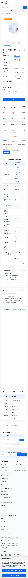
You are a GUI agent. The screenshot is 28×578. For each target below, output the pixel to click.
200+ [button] (4, 118)
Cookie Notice (4, 481)
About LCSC (4, 465)
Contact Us (4, 467)
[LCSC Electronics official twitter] (14, 555)
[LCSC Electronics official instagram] (2, 555)
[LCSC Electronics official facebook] (6, 555)
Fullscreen (14, 309)
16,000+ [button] (5, 140)
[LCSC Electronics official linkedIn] (10, 555)
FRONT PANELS (4, 529)
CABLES (3, 527)
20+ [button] (4, 112)
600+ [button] (4, 124)
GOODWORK (17, 55)
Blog (2, 484)
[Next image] (24, 42)
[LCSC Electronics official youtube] (18, 555)
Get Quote (6, 152)
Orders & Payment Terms (8, 500)
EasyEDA (3, 518)
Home (2, 10)
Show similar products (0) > (19, 262)
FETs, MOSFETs (11, 12)
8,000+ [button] (4, 136)
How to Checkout (5, 497)
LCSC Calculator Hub (20, 470)
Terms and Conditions (7, 476)
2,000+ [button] (4, 130)
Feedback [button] (3, 505)
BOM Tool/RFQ (18, 465)
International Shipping (7, 502)
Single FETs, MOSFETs (20, 12)
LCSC (2, 524)
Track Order (4, 491)
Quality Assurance (6, 473)
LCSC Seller (4, 470)
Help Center (4, 511)
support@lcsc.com (10, 541)
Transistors (3, 12)
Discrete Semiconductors (17, 10)
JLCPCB (3, 521)
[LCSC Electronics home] (10, 2)
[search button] (25, 7)
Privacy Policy (4, 478)
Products (8, 10)
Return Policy (4, 494)
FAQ (2, 508)
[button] (2, 2)
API (15, 467)
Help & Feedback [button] (7, 262)
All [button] (22, 159)
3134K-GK (9, 439)
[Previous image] (3, 42)
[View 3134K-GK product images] (14, 28)
